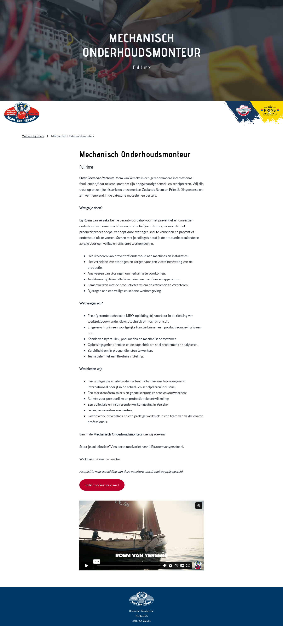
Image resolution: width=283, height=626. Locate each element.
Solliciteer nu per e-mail (102, 485)
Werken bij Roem (33, 136)
